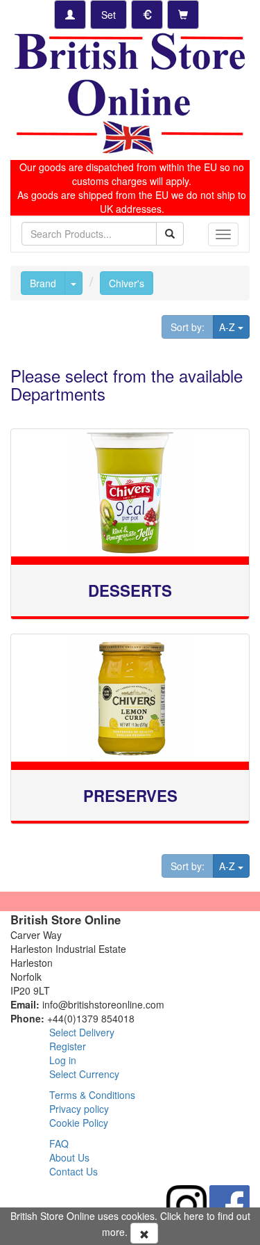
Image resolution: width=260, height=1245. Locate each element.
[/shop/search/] (170, 234)
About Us (69, 1157)
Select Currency (84, 1074)
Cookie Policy (78, 1123)
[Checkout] (183, 14)
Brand (43, 283)
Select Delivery (81, 1032)
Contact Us (73, 1171)
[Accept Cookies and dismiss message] (144, 1233)
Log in (62, 1060)
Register (67, 1046)
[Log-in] (70, 14)
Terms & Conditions (92, 1095)
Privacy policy (79, 1109)
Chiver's (126, 283)
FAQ (59, 1143)
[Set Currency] (147, 14)
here (194, 1216)
